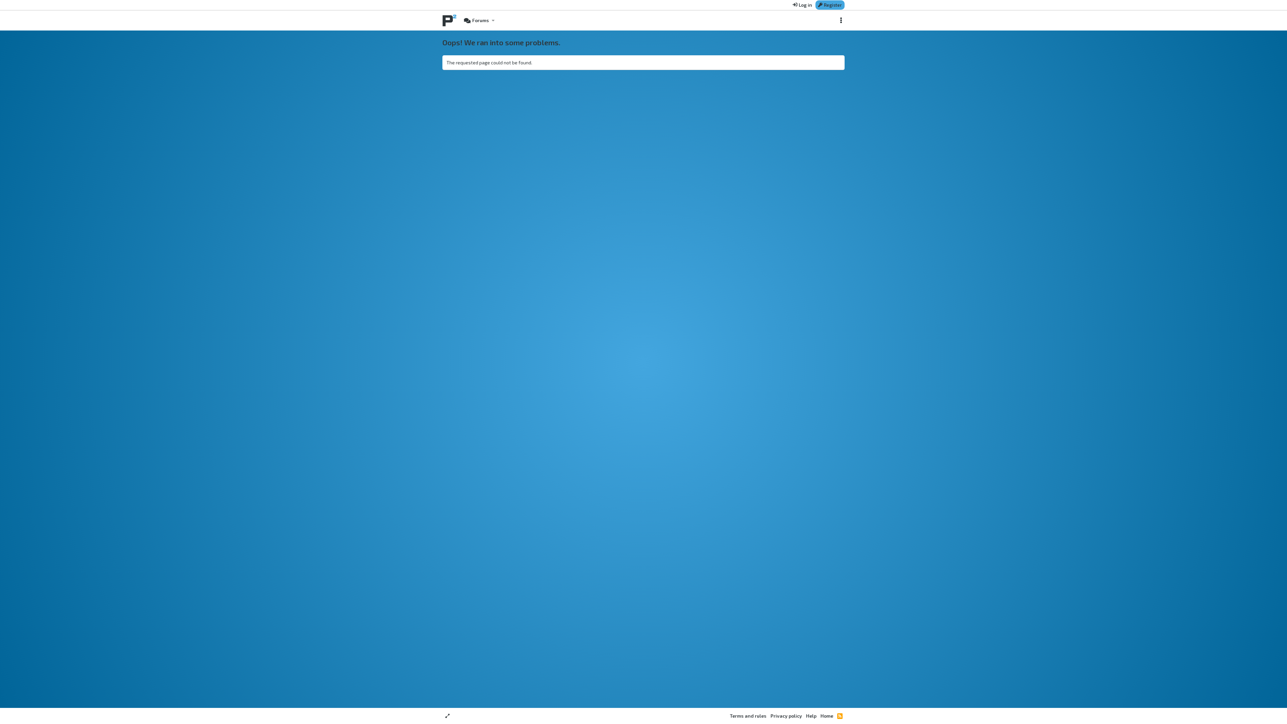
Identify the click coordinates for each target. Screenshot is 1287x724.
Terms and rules (748, 716)
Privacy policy (786, 716)
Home (826, 716)
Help (811, 716)
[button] (493, 20)
